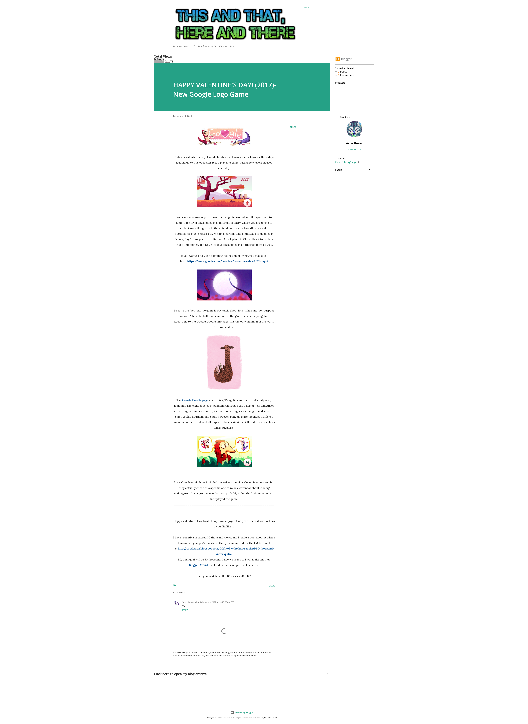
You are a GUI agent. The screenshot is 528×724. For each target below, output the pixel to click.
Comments (346, 75)
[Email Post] (175, 585)
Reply (185, 610)
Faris (184, 602)
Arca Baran (354, 143)
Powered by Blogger (243, 712)
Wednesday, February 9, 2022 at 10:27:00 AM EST (211, 602)
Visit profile (354, 149)
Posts (343, 71)
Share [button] (293, 127)
